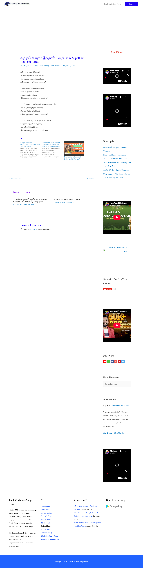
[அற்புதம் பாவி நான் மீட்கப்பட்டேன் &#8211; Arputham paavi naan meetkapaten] (31, 149)
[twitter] (123, 361)
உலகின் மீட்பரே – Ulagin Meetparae (116, 170)
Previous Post (15, 178)
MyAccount (45, 523)
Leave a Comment (39, 65)
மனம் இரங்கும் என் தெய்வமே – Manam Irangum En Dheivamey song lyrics (30, 200)
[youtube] (105, 361)
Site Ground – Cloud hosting (114, 433)
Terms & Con (46, 516)
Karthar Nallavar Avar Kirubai (67, 199)
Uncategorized (26, 65)
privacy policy (46, 513)
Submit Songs (46, 529)
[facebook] (112, 361)
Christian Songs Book (49, 536)
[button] (131, 4)
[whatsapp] (109, 361)
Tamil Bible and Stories (120, 405)
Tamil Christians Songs (112, 4)
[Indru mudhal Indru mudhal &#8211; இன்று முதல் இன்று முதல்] (74, 148)
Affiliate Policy (46, 532)
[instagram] (116, 361)
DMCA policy (46, 519)
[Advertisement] (71, 23)
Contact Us (45, 509)
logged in (33, 229)
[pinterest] (119, 361)
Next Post (91, 178)
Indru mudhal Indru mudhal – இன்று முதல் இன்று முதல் (73, 158)
